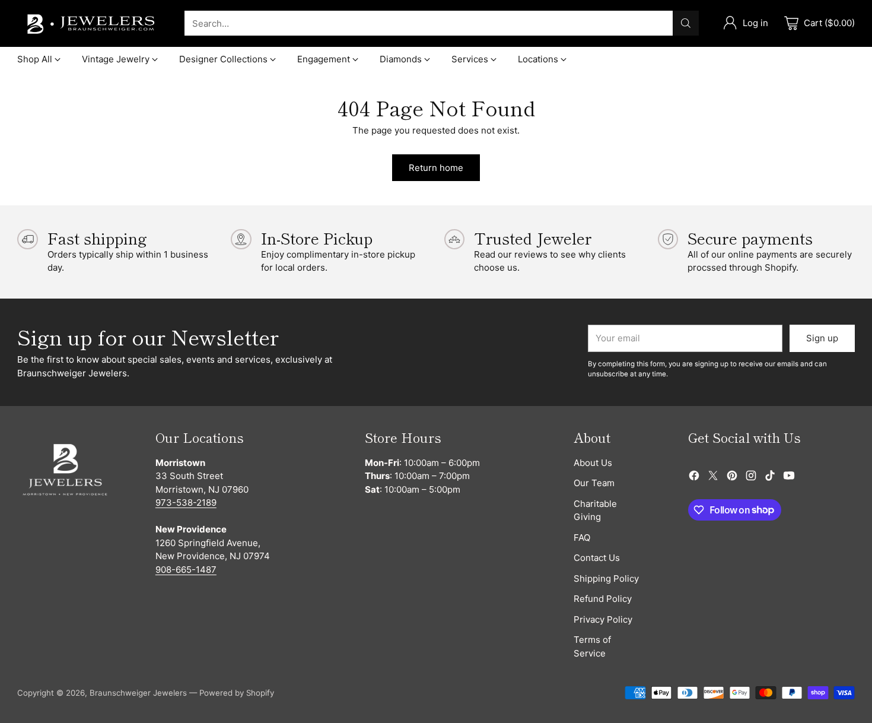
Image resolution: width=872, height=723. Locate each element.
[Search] (686, 23)
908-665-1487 (186, 569)
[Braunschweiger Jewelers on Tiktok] (770, 477)
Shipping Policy (606, 578)
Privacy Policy (603, 619)
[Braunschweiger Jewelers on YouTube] (789, 477)
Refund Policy (603, 598)
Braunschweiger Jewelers (138, 692)
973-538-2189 (186, 502)
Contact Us (597, 557)
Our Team (594, 483)
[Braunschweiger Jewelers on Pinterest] (732, 477)
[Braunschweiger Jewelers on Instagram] (751, 477)
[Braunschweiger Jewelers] (91, 23)
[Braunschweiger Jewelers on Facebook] (694, 477)
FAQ (582, 537)
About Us (593, 462)
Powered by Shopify (236, 692)
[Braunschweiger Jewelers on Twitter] (713, 477)
